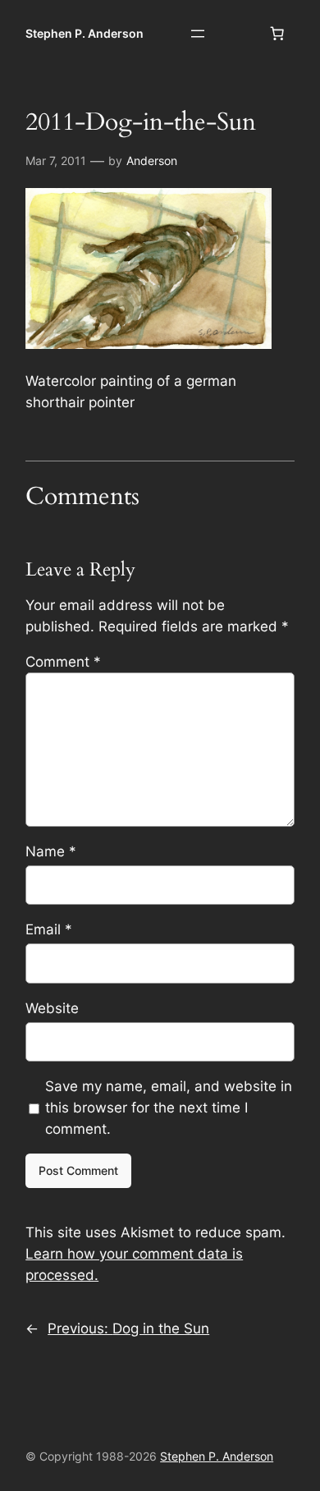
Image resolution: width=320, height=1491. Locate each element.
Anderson (151, 160)
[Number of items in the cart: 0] (277, 33)
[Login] (238, 34)
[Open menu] (198, 34)
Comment (63, 662)
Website (52, 1008)
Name (50, 851)
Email (48, 929)
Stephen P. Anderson (84, 33)
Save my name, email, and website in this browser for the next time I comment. (168, 1107)
